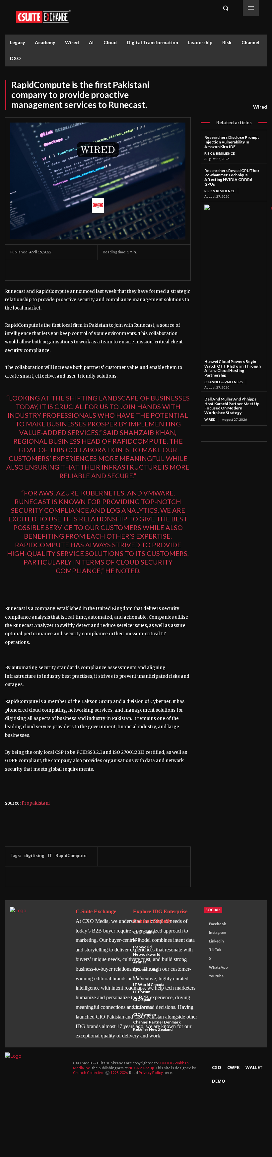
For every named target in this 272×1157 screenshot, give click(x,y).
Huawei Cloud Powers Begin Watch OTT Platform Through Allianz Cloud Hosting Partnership (232, 368)
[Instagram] (203, 933)
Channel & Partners (223, 382)
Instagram (217, 932)
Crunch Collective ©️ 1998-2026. (101, 1072)
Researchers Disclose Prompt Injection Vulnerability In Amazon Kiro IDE (231, 142)
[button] (226, 8)
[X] (32, 270)
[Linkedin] (62, 270)
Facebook (217, 924)
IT (50, 855)
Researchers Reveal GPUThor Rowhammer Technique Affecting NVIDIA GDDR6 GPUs (231, 177)
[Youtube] (203, 976)
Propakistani (36, 803)
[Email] (78, 270)
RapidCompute (71, 855)
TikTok (215, 949)
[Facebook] (17, 270)
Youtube (216, 976)
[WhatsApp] (47, 270)
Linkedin (216, 941)
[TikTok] (203, 950)
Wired (260, 107)
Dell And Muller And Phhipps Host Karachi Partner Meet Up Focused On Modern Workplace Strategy (231, 406)
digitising (34, 855)
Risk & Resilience (219, 153)
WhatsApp (218, 967)
